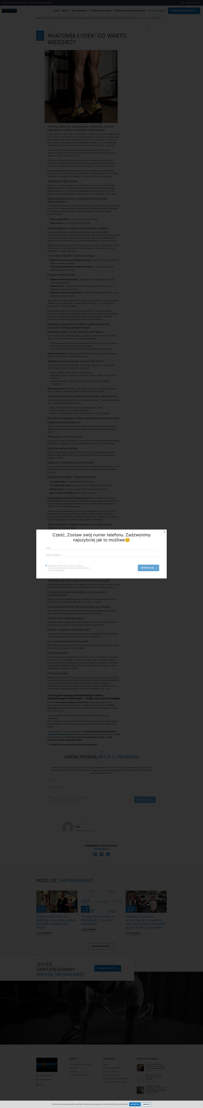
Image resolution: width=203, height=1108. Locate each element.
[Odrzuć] (200, 1104)
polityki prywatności (119, 1104)
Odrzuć (146, 1104)
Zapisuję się (147, 568)
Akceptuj (134, 1104)
